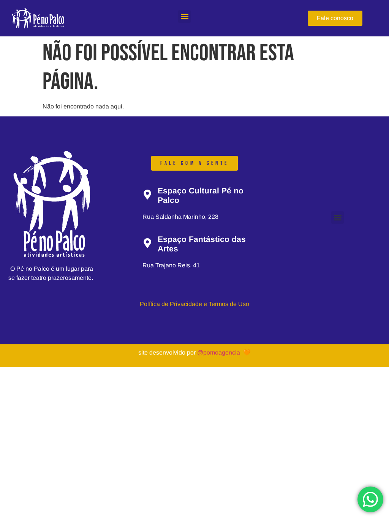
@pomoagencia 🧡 (224, 352)
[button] (184, 16)
